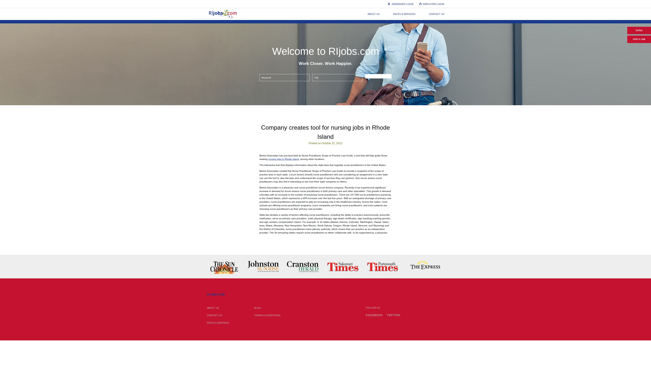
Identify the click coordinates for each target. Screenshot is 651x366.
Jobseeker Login (402, 4)
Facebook (374, 315)
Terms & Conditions (267, 315)
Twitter (393, 315)
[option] (226, 266)
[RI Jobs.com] (222, 14)
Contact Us (436, 14)
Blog (257, 308)
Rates (639, 30)
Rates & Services (404, 14)
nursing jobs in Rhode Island (283, 159)
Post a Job (639, 39)
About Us (374, 14)
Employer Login (433, 4)
